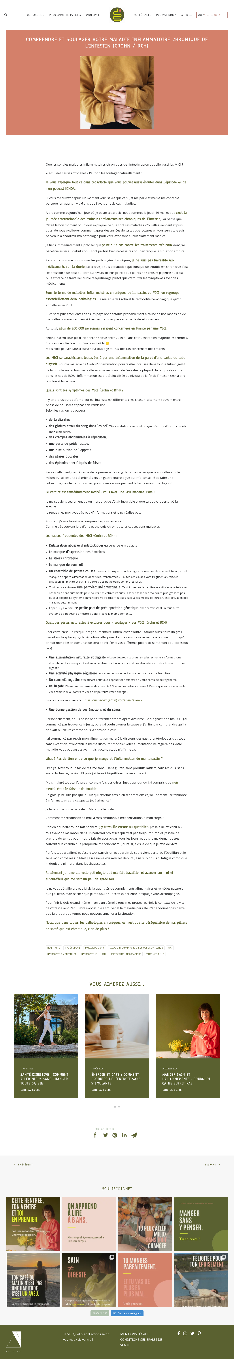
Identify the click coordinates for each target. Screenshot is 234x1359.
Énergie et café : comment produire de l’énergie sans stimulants (45, 1079)
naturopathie (89, 954)
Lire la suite (30, 1090)
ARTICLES (187, 15)
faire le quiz (211, 15)
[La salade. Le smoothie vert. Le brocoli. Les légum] (89, 1280)
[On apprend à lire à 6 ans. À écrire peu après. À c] (89, 1224)
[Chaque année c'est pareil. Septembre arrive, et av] (33, 1224)
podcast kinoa (166, 15)
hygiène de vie (72, 947)
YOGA (201, 15)
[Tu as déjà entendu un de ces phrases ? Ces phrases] (201, 1280)
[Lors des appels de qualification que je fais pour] (145, 1224)
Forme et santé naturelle (34, 1009)
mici (170, 947)
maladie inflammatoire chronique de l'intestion (136, 947)
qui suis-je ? (35, 15)
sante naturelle (155, 954)
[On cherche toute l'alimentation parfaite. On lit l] (201, 1224)
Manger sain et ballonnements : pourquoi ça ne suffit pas (115, 1079)
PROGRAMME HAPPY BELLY (65, 15)
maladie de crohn (95, 947)
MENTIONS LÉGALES (135, 1334)
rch (104, 954)
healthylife (53, 947)
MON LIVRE (93, 15)
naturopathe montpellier (61, 954)
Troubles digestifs (30, 1002)
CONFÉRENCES (142, 15)
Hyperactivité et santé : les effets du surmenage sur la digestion (184, 1079)
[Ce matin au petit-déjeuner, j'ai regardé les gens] (33, 1280)
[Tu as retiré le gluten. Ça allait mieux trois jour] (145, 1280)
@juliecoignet (117, 1189)
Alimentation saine (53, 1002)
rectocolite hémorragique (126, 954)
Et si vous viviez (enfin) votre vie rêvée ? (113, 700)
